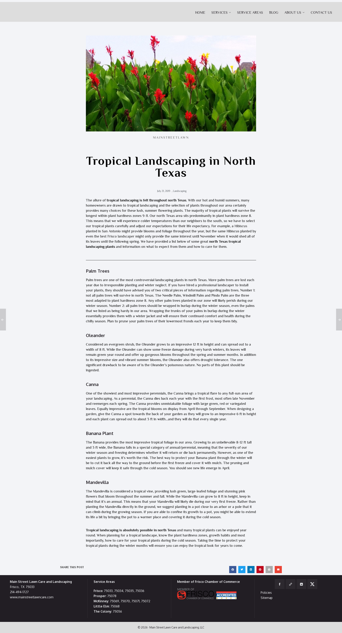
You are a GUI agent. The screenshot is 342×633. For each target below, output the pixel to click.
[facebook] (280, 584)
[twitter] (312, 584)
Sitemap (267, 598)
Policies (266, 593)
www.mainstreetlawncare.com (31, 597)
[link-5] (290, 584)
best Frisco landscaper (117, 236)
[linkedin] (301, 584)
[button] (232, 569)
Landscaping (179, 191)
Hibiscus (241, 226)
